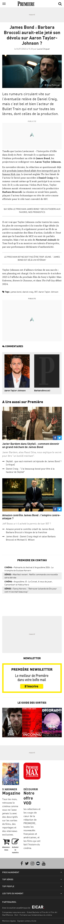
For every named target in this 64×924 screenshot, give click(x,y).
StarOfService (7, 915)
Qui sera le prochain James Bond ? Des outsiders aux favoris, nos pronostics (32, 210)
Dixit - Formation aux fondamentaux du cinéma (33, 915)
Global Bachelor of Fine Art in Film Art (42, 912)
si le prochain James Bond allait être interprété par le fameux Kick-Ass (31, 172)
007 (36, 291)
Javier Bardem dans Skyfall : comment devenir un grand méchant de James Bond (30, 445)
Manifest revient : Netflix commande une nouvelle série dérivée (31, 576)
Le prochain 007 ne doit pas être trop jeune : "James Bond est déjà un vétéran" (32, 258)
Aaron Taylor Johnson (48, 291)
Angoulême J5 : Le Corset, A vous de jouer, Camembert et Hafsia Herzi (28, 583)
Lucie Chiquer (43, 49)
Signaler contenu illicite (26, 921)
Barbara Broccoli (42, 390)
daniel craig (27, 291)
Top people (8, 886)
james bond (16, 291)
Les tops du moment (12, 893)
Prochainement (10, 872)
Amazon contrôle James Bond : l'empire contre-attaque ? (31, 517)
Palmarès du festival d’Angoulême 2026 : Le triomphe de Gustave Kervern (28, 569)
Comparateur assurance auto (13, 912)
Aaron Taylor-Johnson (15, 390)
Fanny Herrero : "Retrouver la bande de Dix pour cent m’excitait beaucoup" (30, 590)
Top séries (7, 879)
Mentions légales (9, 921)
